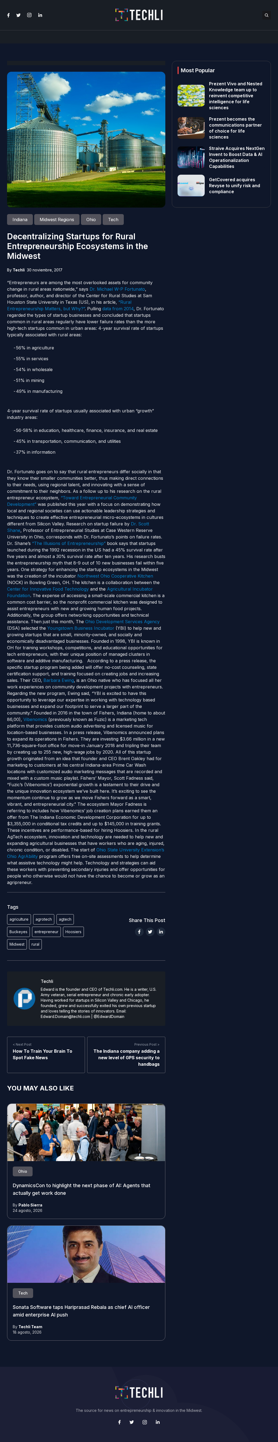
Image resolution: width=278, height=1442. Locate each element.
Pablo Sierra (30, 1205)
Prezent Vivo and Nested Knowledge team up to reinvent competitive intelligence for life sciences (235, 95)
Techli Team (30, 1326)
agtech (65, 919)
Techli (19, 270)
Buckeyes (18, 931)
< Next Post (22, 1044)
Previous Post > (147, 1044)
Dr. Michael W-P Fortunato (117, 289)
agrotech (44, 919)
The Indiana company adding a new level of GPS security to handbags (126, 1057)
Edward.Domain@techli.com (65, 1016)
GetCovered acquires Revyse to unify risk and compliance (234, 185)
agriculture (19, 919)
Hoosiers (73, 931)
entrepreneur (46, 931)
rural (35, 944)
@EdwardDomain (109, 1016)
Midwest (17, 944)
